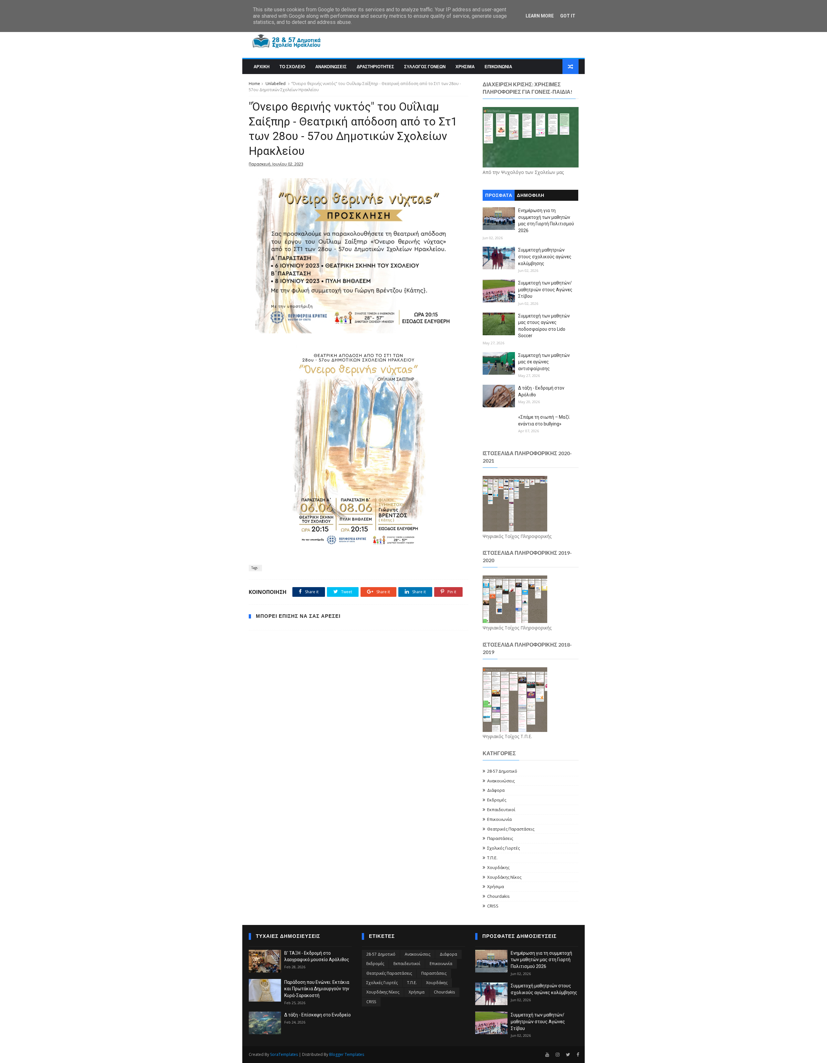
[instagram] (558, 1055)
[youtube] (547, 1055)
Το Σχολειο (292, 66)
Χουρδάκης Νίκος (504, 877)
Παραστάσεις (500, 838)
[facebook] (578, 1055)
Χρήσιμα (495, 886)
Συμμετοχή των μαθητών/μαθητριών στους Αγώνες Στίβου (545, 289)
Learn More (540, 15)
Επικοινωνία (499, 819)
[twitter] (568, 1055)
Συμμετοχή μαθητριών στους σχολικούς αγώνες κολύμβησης (544, 256)
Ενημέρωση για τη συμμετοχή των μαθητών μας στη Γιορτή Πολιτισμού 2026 (541, 959)
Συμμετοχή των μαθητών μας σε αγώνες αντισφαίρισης (544, 362)
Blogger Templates (346, 1054)
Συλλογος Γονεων (424, 66)
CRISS (492, 906)
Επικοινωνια (498, 66)
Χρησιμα (465, 66)
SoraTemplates (284, 1054)
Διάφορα (496, 790)
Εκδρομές (496, 800)
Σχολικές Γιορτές (503, 848)
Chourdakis (498, 896)
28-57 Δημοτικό (502, 771)
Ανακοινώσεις (501, 781)
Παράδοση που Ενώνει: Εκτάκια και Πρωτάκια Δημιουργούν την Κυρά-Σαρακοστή (316, 989)
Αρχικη (261, 66)
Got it (567, 15)
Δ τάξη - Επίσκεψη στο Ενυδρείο (317, 1014)
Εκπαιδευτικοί (501, 809)
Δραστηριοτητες (375, 66)
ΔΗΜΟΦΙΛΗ (530, 195)
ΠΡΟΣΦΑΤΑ (498, 195)
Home (254, 83)
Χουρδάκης (498, 867)
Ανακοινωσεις (331, 66)
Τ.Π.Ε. (492, 858)
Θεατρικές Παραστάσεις (510, 829)
